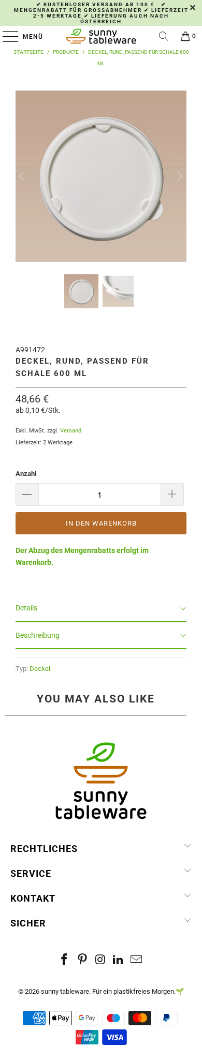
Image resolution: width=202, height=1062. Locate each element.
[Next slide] (179, 176)
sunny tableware (65, 991)
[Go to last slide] (23, 176)
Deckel (40, 668)
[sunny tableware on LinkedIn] (118, 960)
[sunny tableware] (101, 36)
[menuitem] (81, 291)
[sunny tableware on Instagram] (100, 960)
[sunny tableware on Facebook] (65, 960)
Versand (70, 430)
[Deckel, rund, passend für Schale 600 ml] (101, 255)
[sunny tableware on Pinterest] (82, 960)
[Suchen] (164, 36)
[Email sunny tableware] (137, 960)
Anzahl (26, 473)
